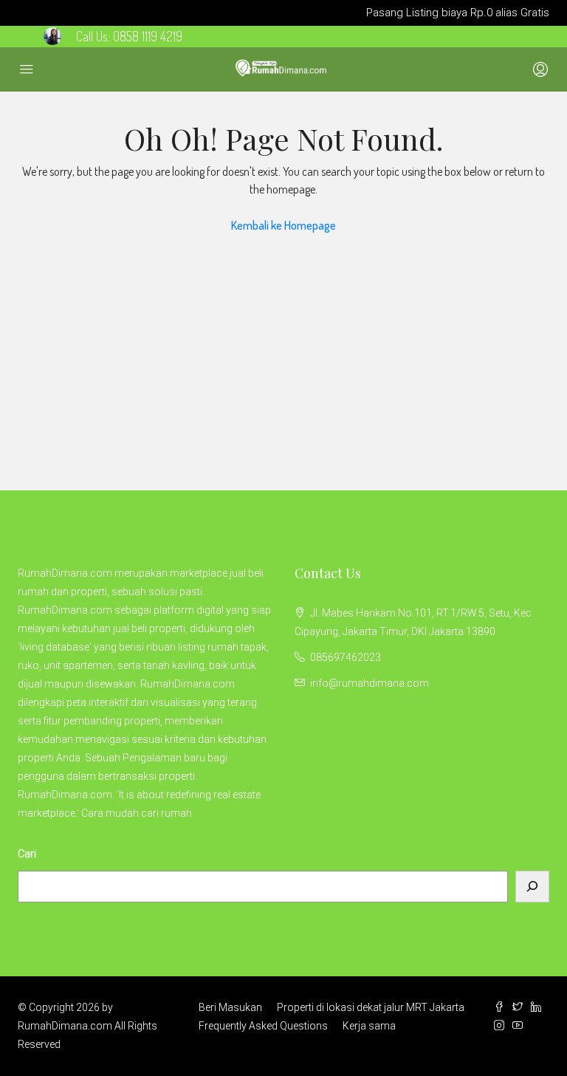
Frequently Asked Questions (263, 1026)
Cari (27, 854)
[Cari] (532, 886)
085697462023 (345, 657)
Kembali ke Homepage (283, 225)
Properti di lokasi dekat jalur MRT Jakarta (370, 1007)
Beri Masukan (230, 1007)
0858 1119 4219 (147, 36)
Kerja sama (369, 1026)
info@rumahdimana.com (369, 683)
